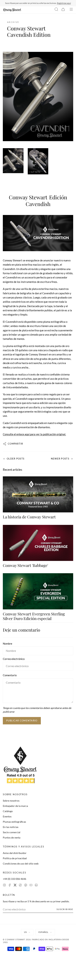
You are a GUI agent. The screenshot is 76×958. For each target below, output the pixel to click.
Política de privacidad (15, 858)
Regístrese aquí (64, 3)
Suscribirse (65, 909)
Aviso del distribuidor (15, 852)
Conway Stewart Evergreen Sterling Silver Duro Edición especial (34, 616)
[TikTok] (20, 885)
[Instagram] (4, 885)
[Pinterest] (25, 885)
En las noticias (10, 826)
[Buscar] (56, 9)
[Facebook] (9, 885)
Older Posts (15, 458)
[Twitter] (15, 885)
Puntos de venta (11, 837)
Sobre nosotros (11, 800)
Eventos (7, 816)
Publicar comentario (21, 720)
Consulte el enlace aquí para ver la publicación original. (34, 434)
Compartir (15, 443)
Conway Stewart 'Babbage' (25, 565)
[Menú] (71, 9)
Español (43, 932)
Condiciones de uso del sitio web (21, 863)
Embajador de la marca (15, 805)
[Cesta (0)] (63, 9)
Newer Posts (60, 458)
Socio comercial (11, 832)
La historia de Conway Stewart (29, 516)
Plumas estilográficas (14, 821)
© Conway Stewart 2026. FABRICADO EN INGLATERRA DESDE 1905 (36, 941)
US (25, 932)
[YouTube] (31, 885)
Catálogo (8, 811)
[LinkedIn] (36, 885)
